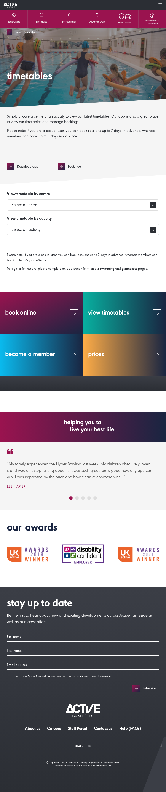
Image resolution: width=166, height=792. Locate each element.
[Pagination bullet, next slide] (71, 498)
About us (32, 729)
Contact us (103, 729)
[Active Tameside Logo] (10, 5)
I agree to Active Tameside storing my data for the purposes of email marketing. (64, 677)
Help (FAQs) (130, 729)
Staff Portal (77, 729)
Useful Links (83, 746)
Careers (54, 729)
